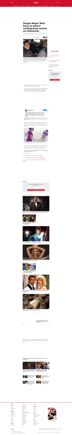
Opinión (23, 403)
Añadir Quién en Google (37, 37)
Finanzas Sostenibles (36, 423)
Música (23, 410)
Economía (23, 422)
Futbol (23, 413)
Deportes (23, 408)
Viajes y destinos (13, 413)
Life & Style (24, 406)
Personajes (12, 414)
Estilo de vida (13, 421)
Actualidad (12, 424)
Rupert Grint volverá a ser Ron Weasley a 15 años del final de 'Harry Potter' (54, 65)
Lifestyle (23, 417)
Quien (57, 429)
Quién (12, 403)
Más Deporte (24, 416)
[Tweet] (43, 37)
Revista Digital (58, 2)
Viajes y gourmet (45, 6)
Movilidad (34, 422)
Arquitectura (35, 416)
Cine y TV (23, 409)
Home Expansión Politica (25, 421)
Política (34, 406)
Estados (34, 410)
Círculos (28, 6)
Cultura (52, 6)
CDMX (34, 409)
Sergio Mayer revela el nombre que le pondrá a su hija (33, 155)
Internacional (24, 423)
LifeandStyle (35, 404)
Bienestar (12, 415)
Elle (11, 418)
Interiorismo (35, 417)
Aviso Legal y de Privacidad (41, 432)
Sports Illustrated (25, 412)
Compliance (48, 432)
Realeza (22, 6)
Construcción (35, 414)
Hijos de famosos (35, 159)
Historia (40, 159)
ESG (22, 425)
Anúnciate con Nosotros (56, 432)
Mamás (44, 159)
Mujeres (12, 423)
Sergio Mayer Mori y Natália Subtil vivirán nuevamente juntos (35, 157)
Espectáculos (16, 6)
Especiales (23, 404)
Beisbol (23, 414)
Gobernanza (35, 421)
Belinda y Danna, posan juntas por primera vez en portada (54, 61)
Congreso (34, 408)
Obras (34, 413)
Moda (33, 6)
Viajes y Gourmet (13, 408)
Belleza (37, 6)
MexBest (12, 411)
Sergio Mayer (30, 159)
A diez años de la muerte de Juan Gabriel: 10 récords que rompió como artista (54, 56)
